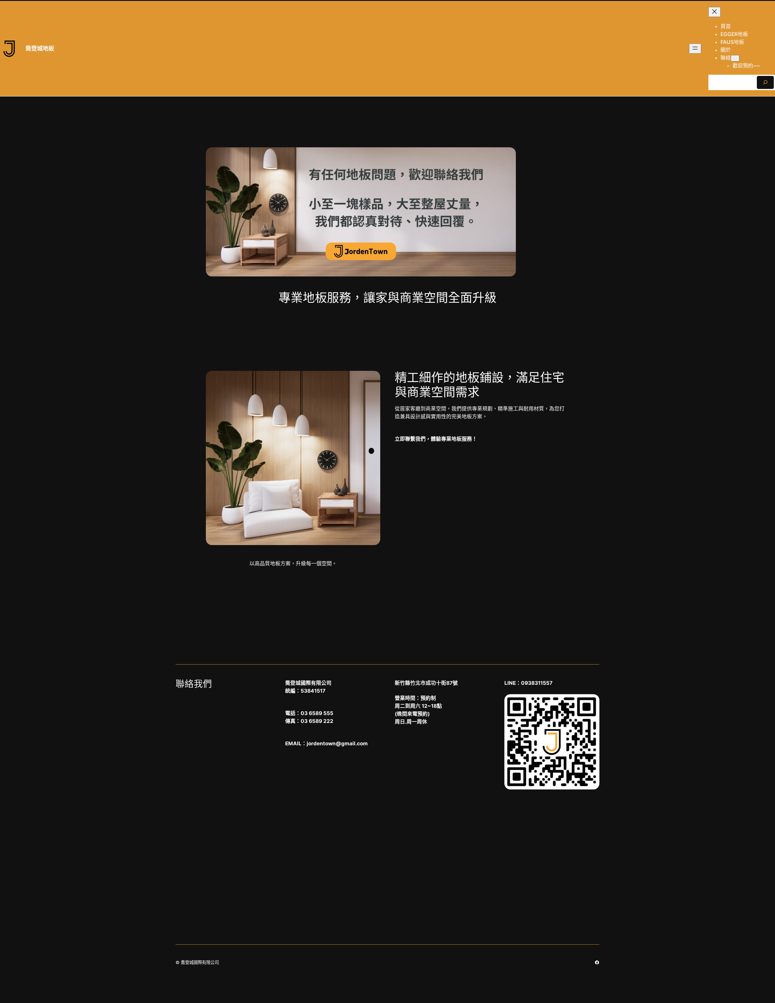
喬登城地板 (39, 48)
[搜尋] (765, 82)
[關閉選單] (714, 12)
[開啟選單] (695, 49)
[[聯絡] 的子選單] (735, 58)
